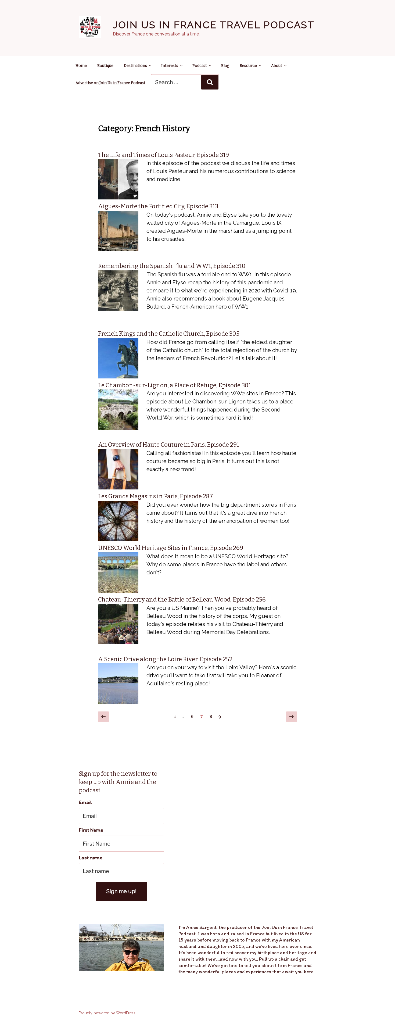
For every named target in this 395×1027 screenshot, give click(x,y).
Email (85, 802)
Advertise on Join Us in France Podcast (110, 83)
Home (81, 65)
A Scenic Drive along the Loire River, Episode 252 (165, 659)
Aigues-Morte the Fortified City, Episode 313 (158, 206)
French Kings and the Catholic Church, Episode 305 (168, 333)
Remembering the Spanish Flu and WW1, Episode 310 (172, 266)
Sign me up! (121, 891)
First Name (91, 830)
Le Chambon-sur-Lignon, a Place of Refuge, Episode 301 (174, 385)
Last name (90, 857)
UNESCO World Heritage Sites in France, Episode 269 (170, 548)
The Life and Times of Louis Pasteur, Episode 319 (163, 155)
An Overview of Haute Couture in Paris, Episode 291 (168, 444)
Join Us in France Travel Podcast (214, 24)
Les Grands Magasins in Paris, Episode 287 (155, 496)
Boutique (105, 65)
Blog (225, 65)
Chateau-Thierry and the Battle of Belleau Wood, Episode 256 (182, 599)
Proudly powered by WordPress (107, 1013)
